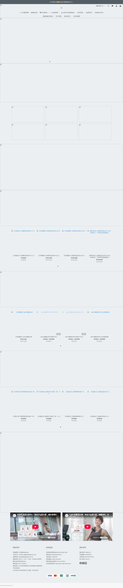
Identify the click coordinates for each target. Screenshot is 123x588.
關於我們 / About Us (85, 552)
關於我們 (67, 16)
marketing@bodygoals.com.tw (27, 554)
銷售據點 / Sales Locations (53, 559)
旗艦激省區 (34, 12)
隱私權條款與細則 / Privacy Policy (55, 561)
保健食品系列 (99, 12)
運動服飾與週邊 (48, 16)
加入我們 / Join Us (85, 559)
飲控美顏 (80, 12)
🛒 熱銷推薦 (54, 12)
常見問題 (58, 16)
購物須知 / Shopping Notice (54, 554)
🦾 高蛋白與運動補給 (67, 12)
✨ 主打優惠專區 (24, 12)
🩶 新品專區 (43, 12)
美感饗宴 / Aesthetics (86, 554)
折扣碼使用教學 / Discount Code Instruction (58, 563)
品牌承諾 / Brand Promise (87, 557)
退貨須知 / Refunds (51, 557)
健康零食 (89, 12)
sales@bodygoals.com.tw (26, 557)
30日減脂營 (76, 16)
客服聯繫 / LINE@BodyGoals (21, 552)
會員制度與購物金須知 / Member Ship (56, 552)
